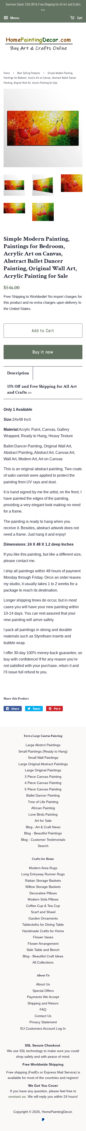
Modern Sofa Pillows (43, 899)
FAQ (43, 1009)
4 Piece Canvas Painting (43, 783)
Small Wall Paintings (43, 757)
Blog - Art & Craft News (43, 827)
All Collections (43, 962)
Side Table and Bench (43, 950)
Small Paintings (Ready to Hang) (43, 751)
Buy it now (43, 352)
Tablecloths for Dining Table (43, 924)
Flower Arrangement (43, 943)
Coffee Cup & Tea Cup (43, 906)
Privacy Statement (43, 1022)
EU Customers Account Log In (43, 1028)
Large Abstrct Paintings (43, 745)
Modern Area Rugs (43, 868)
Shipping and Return (43, 1003)
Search (43, 846)
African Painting (43, 808)
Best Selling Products (28, 73)
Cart (79, 18)
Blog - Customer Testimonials (43, 840)
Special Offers (43, 991)
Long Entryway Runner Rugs (43, 874)
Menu (14, 18)
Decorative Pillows (43, 893)
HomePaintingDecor (57, 1112)
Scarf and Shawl (43, 912)
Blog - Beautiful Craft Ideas (43, 956)
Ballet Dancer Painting (43, 795)
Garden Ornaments (43, 918)
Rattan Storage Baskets (43, 880)
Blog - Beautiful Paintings (43, 833)
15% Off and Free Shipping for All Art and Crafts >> (42, 389)
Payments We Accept (43, 997)
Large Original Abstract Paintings (43, 764)
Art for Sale (43, 821)
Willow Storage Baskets (43, 887)
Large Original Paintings (43, 770)
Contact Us (43, 1016)
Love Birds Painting (43, 814)
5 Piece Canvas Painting (43, 789)
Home (7, 73)
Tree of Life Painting (43, 802)
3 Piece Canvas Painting (43, 776)
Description (18, 373)
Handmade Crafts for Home (43, 931)
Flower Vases (43, 937)
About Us (43, 984)
